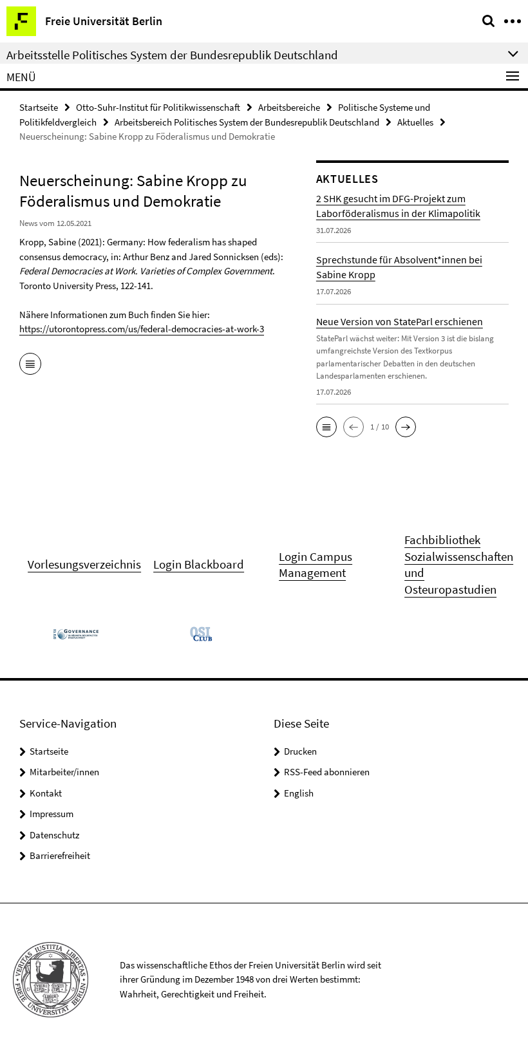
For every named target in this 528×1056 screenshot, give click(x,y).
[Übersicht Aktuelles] (30, 365)
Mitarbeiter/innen (64, 772)
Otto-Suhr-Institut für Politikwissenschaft (158, 107)
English (299, 793)
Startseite (38, 107)
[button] (326, 427)
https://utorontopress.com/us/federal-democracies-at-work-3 (141, 329)
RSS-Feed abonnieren (327, 772)
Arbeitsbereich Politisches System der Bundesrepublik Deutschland (247, 122)
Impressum (51, 813)
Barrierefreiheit (60, 855)
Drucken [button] (300, 751)
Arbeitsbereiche (289, 107)
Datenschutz (54, 835)
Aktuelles (415, 122)
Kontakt (46, 793)
